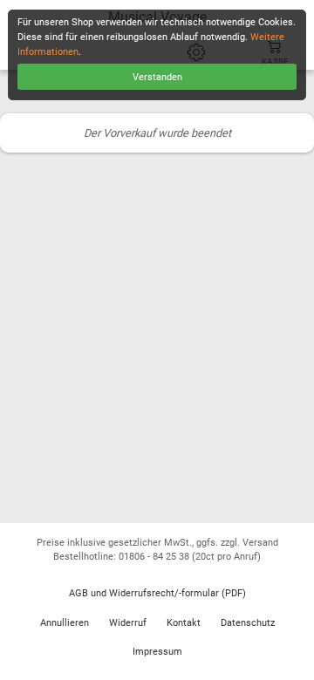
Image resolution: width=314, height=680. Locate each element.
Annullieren (64, 623)
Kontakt (184, 623)
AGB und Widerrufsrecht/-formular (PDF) (157, 593)
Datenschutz (248, 623)
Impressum (157, 651)
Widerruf (128, 623)
